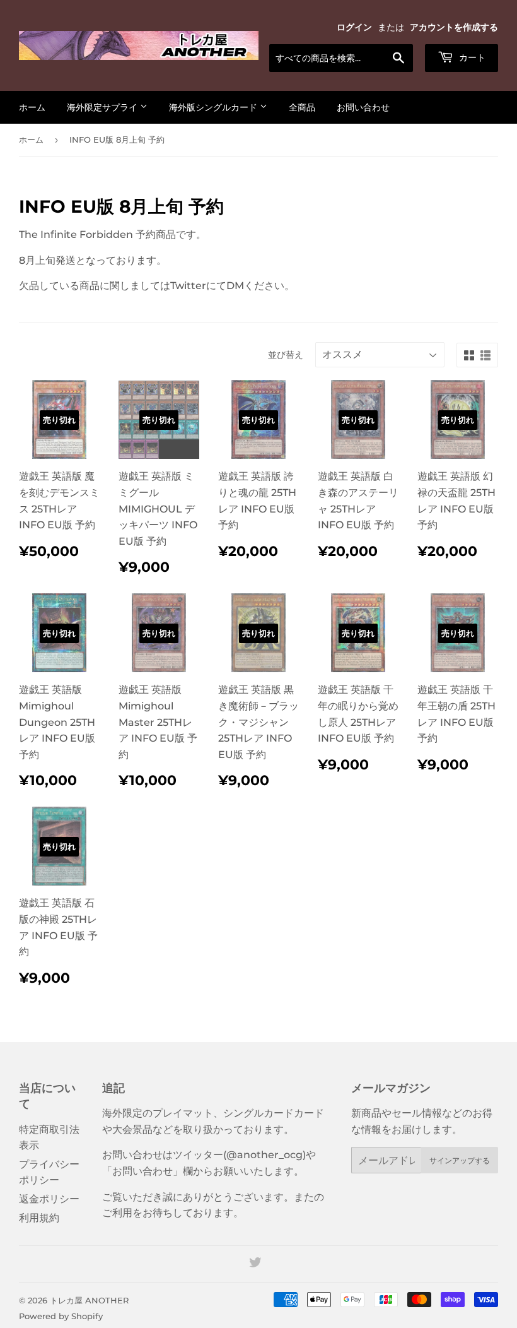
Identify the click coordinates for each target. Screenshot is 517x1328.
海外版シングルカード (214, 107)
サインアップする (459, 1160)
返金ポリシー (49, 1199)
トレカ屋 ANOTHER (89, 1300)
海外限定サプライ (103, 107)
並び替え (285, 354)
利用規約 (39, 1218)
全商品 (302, 107)
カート (470, 57)
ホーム (32, 107)
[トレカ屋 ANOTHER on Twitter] (255, 1264)
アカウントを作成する (454, 27)
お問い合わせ (363, 107)
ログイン (354, 27)
